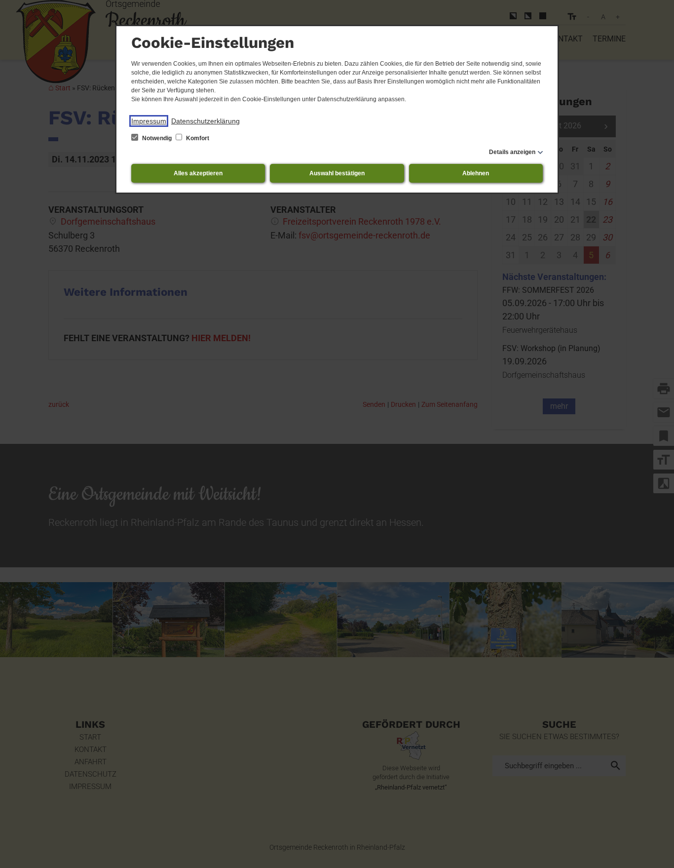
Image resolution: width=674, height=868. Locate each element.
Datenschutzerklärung (205, 121)
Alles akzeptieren (198, 173)
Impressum (148, 121)
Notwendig (157, 138)
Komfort (197, 138)
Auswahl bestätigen (337, 173)
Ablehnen (475, 173)
